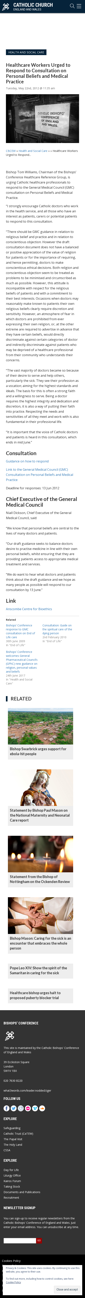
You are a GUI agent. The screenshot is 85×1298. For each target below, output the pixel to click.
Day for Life (11, 1170)
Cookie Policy (13, 1282)
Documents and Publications (22, 1192)
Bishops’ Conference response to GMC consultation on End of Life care (20, 631)
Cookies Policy (11, 1261)
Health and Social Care (26, 52)
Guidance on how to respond (27, 461)
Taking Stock (12, 1186)
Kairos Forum (12, 1181)
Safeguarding (12, 1128)
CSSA (7, 1150)
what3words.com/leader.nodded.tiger (27, 1090)
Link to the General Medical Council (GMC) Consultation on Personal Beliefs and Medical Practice (39, 474)
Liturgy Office (12, 1175)
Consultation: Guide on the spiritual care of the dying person (57, 629)
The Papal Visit (13, 1139)
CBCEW (11, 151)
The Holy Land (13, 1144)
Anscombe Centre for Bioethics (29, 609)
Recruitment (11, 1197)
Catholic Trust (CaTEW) (18, 1133)
